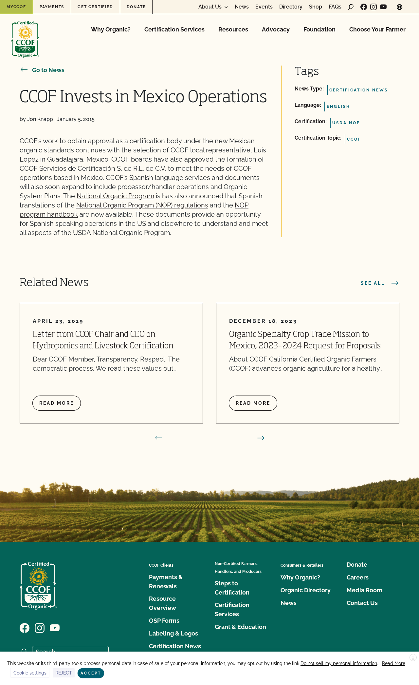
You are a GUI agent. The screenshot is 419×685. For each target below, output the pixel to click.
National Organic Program (115, 196)
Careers (358, 577)
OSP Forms (164, 620)
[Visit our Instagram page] (373, 7)
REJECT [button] (63, 672)
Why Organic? (111, 29)
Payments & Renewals (166, 582)
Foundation (319, 29)
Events (264, 7)
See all (373, 283)
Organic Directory (306, 590)
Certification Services (174, 29)
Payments (52, 7)
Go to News (48, 70)
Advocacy (276, 29)
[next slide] (261, 438)
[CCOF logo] (25, 33)
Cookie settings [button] (29, 672)
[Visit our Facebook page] (363, 7)
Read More (393, 663)
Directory (290, 7)
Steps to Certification (232, 588)
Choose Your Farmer (377, 29)
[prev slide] (158, 438)
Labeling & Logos (173, 633)
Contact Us (362, 602)
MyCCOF (16, 7)
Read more (56, 403)
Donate (136, 7)
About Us (210, 7)
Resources (233, 29)
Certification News (175, 646)
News (242, 7)
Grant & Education (240, 626)
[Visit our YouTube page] (383, 7)
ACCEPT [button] (91, 673)
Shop (315, 7)
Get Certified (95, 7)
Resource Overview (162, 603)
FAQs (335, 7)
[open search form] (351, 7)
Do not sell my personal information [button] (339, 663)
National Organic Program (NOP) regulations (142, 205)
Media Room (364, 590)
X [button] (413, 658)
